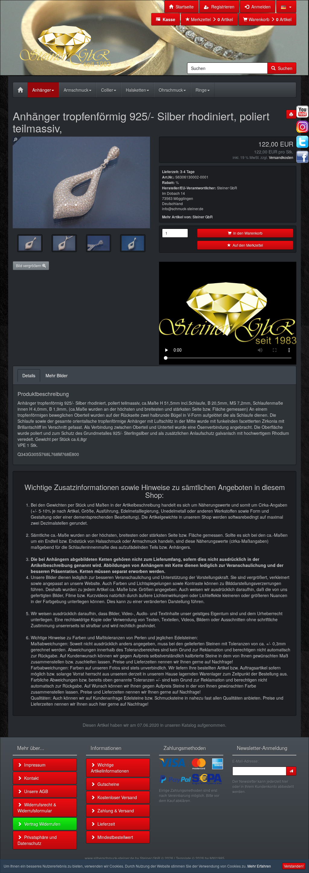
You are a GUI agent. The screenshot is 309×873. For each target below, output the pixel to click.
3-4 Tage (187, 171)
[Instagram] (302, 127)
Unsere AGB (35, 791)
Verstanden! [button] (294, 865)
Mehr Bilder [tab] (57, 375)
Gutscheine (107, 784)
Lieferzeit (105, 824)
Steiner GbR (203, 216)
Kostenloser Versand (116, 797)
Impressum (34, 765)
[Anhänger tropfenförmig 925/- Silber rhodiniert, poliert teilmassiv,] (30, 243)
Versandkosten (281, 157)
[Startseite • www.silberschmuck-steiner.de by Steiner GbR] (80, 37)
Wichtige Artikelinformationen (110, 768)
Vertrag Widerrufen (41, 824)
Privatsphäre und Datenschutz (37, 840)
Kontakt (30, 778)
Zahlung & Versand (114, 811)
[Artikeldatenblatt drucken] (291, 114)
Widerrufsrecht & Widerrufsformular (37, 808)
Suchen (284, 68)
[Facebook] (302, 157)
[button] (286, 6)
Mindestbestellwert (114, 837)
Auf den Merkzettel (247, 245)
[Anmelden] (291, 771)
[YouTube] (302, 112)
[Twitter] (302, 142)
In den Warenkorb (247, 233)
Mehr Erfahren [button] (259, 865)
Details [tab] (28, 375)
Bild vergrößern (29, 265)
